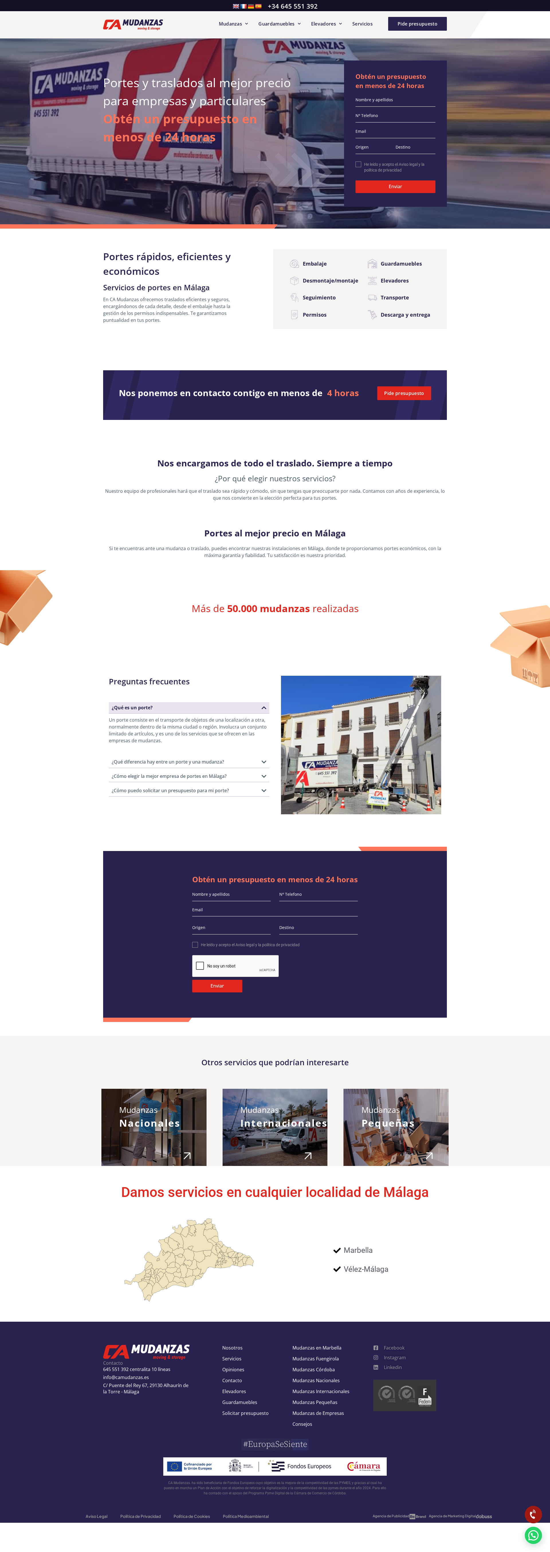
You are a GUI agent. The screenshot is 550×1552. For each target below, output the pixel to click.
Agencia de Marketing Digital (452, 1516)
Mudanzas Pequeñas (314, 1402)
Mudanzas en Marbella (316, 1348)
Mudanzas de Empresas (318, 1413)
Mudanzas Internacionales (320, 1391)
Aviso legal (408, 164)
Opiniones (233, 1369)
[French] (243, 6)
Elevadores (323, 24)
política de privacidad (383, 170)
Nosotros (232, 1348)
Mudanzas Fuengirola (315, 1359)
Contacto (232, 1380)
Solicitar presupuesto (245, 1413)
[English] (236, 6)
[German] (250, 6)
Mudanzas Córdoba (313, 1369)
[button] (533, 1535)
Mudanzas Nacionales (316, 1380)
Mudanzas (230, 24)
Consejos (302, 1424)
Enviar (395, 186)
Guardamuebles (276, 24)
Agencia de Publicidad (391, 1516)
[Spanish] (258, 6)
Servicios (362, 24)
